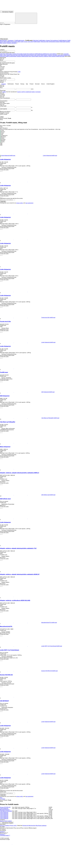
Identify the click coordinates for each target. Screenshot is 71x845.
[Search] (26, 18)
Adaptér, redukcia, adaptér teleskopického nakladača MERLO (19, 472)
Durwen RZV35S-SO (6, 674)
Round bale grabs (15, 41)
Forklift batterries (63, 40)
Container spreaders (11, 43)
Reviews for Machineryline (29, 825)
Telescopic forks (45, 41)
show (2, 117)
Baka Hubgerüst (5, 446)
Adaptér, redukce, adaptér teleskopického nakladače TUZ (18, 548)
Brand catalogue (42, 825)
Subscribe (3, 201)
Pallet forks (35, 40)
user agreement (29, 203)
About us (2, 821)
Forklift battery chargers (44, 40)
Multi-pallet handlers (65, 41)
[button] (35, 31)
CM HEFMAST (4, 701)
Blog (37, 825)
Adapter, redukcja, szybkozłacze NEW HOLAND (15, 600)
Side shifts (30, 41)
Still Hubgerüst (4, 396)
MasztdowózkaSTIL (6, 626)
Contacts (9, 821)
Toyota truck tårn (5, 321)
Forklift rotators (36, 41)
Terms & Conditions (5, 825)
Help (6, 821)
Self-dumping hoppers (54, 41)
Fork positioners (54, 40)
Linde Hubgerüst (5, 159)
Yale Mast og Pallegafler (7, 422)
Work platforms (7, 41)
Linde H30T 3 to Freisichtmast (9, 650)
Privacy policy (13, 825)
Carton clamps (23, 41)
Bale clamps (3, 43)
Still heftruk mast (5, 498)
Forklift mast (4, 372)
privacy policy (19, 203)
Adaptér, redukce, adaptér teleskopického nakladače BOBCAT (20, 574)
